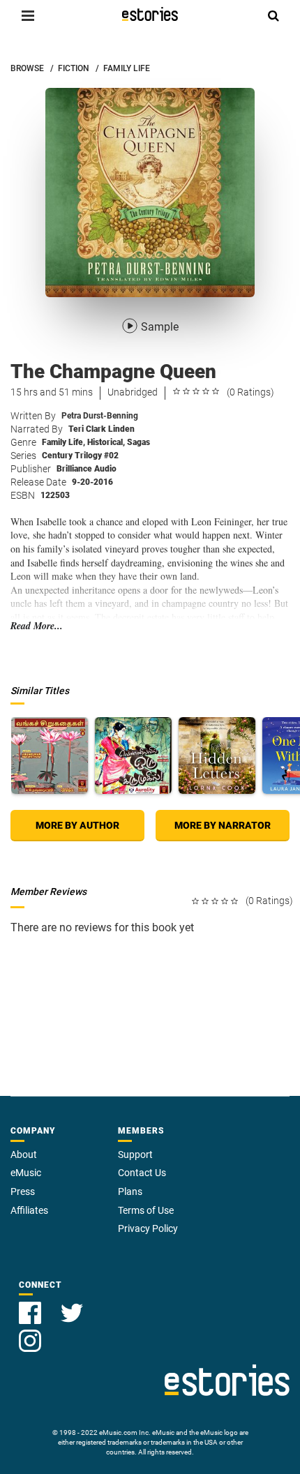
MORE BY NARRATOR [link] (222, 825)
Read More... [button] (36, 626)
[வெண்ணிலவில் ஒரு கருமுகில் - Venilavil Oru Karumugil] (133, 755)
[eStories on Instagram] (30, 1333)
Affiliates (29, 1210)
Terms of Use (146, 1210)
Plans (130, 1191)
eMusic (25, 1172)
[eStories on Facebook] (31, 1305)
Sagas (138, 442)
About (23, 1154)
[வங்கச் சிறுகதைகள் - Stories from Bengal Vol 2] (49, 755)
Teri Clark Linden (101, 429)
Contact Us (142, 1172)
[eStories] (150, 14)
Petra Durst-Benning (99, 416)
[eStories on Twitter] (71, 1305)
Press (22, 1191)
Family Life (63, 442)
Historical (106, 442)
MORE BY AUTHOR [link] (77, 825)
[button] (27, 15)
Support (135, 1154)
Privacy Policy (148, 1228)
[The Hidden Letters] (217, 755)
